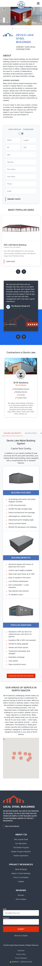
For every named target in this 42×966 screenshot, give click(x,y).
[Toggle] (38, 3)
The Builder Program (21, 847)
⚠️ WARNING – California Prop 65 (21, 962)
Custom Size (28, 129)
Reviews (21, 895)
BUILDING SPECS (31, 433)
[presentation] (18, 271)
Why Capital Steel (21, 839)
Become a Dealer (21, 936)
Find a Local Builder (21, 877)
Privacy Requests (21, 958)
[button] (12, 28)
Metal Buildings (21, 869)
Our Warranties (21, 843)
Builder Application (21, 856)
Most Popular (15, 129)
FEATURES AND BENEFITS (12, 433)
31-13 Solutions (20, 382)
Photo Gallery (21, 899)
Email (4, 909)
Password (6, 918)
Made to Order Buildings (21, 873)
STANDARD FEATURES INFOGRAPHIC (21, 676)
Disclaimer (21, 950)
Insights (21, 881)
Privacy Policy (21, 954)
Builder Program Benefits (21, 852)
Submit (21, 929)
